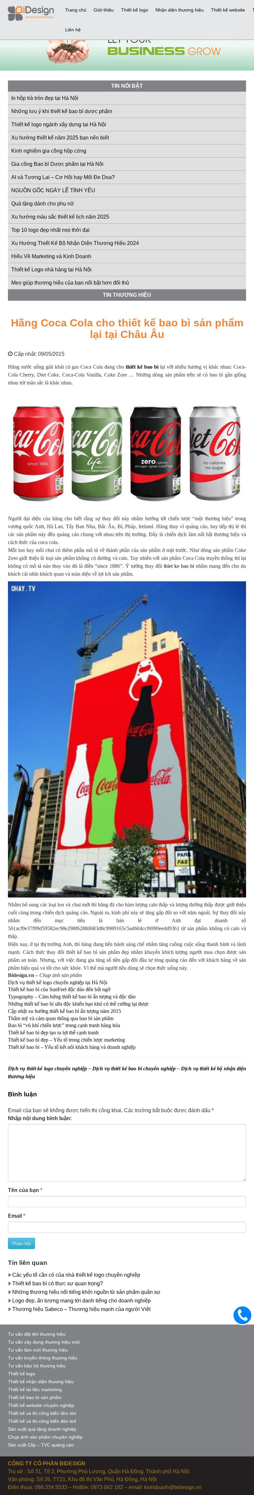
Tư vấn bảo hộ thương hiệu (36, 1365)
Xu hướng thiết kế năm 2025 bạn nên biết (60, 137)
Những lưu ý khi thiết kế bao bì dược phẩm (61, 111)
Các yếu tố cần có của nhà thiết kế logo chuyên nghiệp (75, 1275)
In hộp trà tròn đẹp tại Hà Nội (44, 98)
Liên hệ (73, 29)
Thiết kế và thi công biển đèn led (42, 1421)
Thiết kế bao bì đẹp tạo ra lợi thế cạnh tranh (53, 1032)
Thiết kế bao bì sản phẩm (35, 1397)
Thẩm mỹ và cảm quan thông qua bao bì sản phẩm (60, 1018)
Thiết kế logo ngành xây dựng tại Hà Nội (58, 124)
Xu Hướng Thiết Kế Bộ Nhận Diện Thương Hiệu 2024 (75, 243)
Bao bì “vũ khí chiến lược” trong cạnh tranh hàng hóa (64, 1025)
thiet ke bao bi (179, 566)
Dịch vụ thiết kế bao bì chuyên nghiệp (133, 1068)
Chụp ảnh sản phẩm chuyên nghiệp (45, 1437)
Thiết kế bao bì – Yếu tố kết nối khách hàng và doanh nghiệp (72, 1047)
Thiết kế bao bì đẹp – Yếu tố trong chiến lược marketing (66, 1040)
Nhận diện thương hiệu (179, 10)
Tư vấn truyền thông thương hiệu (42, 1357)
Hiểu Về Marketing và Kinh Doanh (51, 256)
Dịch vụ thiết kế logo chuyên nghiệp (47, 1068)
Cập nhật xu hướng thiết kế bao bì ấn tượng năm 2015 (64, 1011)
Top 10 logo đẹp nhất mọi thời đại (50, 230)
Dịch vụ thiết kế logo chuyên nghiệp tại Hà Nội (57, 982)
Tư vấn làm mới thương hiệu (38, 1350)
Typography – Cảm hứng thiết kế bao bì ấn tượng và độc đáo (72, 996)
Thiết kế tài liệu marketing (35, 1389)
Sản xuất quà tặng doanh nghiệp (42, 1429)
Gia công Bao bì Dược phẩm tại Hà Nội (57, 164)
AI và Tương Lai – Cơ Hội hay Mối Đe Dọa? (63, 177)
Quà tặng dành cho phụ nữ (42, 203)
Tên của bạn (23, 1190)
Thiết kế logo (134, 10)
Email (15, 1216)
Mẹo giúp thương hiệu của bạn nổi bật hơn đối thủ (70, 283)
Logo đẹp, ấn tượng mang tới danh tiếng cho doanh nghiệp (81, 1300)
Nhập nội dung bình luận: (40, 1118)
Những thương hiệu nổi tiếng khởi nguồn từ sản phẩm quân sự (85, 1292)
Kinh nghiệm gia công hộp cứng (48, 151)
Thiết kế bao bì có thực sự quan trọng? (57, 1283)
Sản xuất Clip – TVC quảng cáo (41, 1445)
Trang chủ (75, 10)
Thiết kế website (228, 10)
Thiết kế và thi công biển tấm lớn (42, 1413)
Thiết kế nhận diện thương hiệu (41, 1381)
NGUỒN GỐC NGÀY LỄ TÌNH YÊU (53, 190)
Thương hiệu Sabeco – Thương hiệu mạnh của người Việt (80, 1309)
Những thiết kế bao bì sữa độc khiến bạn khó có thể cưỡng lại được (78, 1004)
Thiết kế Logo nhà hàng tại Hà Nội (51, 269)
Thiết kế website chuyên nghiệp (41, 1405)
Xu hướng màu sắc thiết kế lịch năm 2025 (60, 217)
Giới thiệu (104, 10)
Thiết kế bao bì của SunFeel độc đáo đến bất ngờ (59, 989)
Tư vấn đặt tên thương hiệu (36, 1334)
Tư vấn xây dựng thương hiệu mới (44, 1342)
